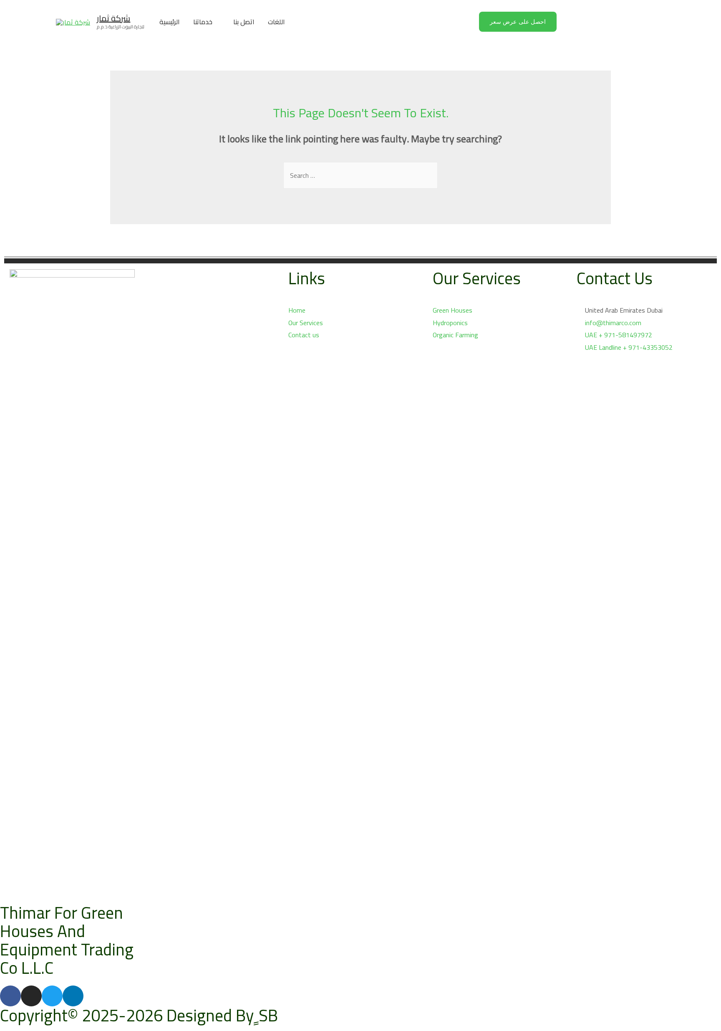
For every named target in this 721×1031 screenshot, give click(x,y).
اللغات (276, 21)
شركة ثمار (113, 18)
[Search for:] (360, 175)
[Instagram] (31, 996)
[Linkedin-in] (73, 996)
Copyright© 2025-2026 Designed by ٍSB (139, 1015)
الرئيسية (169, 21)
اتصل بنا (244, 21)
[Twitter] (52, 996)
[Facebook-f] (10, 996)
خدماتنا (202, 21)
